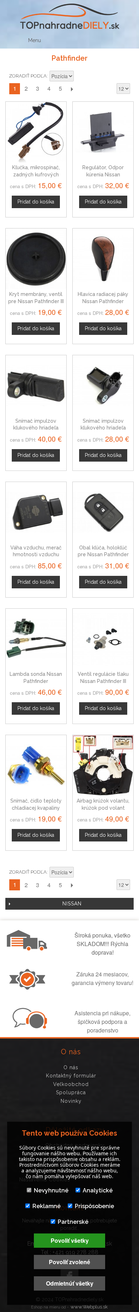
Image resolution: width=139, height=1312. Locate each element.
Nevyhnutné (51, 1190)
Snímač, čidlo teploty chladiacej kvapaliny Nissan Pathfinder (36, 808)
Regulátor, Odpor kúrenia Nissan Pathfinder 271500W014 (103, 174)
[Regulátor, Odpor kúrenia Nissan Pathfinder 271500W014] (103, 132)
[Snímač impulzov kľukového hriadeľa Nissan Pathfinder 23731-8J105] (36, 385)
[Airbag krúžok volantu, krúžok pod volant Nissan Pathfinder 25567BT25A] (103, 765)
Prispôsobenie (94, 1206)
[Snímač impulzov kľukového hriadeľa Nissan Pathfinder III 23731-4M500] (103, 385)
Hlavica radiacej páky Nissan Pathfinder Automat (103, 301)
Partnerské (73, 1221)
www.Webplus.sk (89, 1307)
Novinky (71, 1101)
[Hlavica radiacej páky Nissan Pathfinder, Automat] (103, 258)
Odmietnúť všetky (69, 1283)
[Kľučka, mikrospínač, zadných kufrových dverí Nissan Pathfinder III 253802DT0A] (36, 132)
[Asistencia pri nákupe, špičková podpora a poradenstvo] (29, 1026)
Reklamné (46, 1206)
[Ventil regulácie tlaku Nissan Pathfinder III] (103, 639)
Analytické (98, 1190)
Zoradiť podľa (28, 76)
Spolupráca (71, 1092)
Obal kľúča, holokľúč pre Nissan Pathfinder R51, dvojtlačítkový (103, 554)
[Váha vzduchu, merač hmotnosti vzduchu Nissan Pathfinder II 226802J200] (36, 512)
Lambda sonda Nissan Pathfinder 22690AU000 (36, 681)
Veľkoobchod (71, 1084)
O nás (70, 1067)
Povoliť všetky (70, 1240)
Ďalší (71, 88)
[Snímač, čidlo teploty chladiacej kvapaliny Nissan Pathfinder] (36, 765)
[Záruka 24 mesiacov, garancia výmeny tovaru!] (29, 987)
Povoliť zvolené (69, 1262)
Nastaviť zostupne (80, 76)
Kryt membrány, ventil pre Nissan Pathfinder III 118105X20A (36, 301)
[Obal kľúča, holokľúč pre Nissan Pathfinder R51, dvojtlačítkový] (103, 512)
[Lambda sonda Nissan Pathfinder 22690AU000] (36, 639)
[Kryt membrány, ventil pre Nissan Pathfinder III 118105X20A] (36, 258)
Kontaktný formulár (71, 1076)
